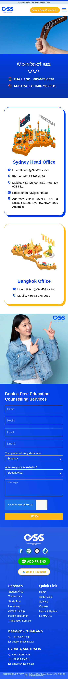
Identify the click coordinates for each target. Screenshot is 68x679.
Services (15, 586)
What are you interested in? (21, 467)
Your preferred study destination (23, 453)
